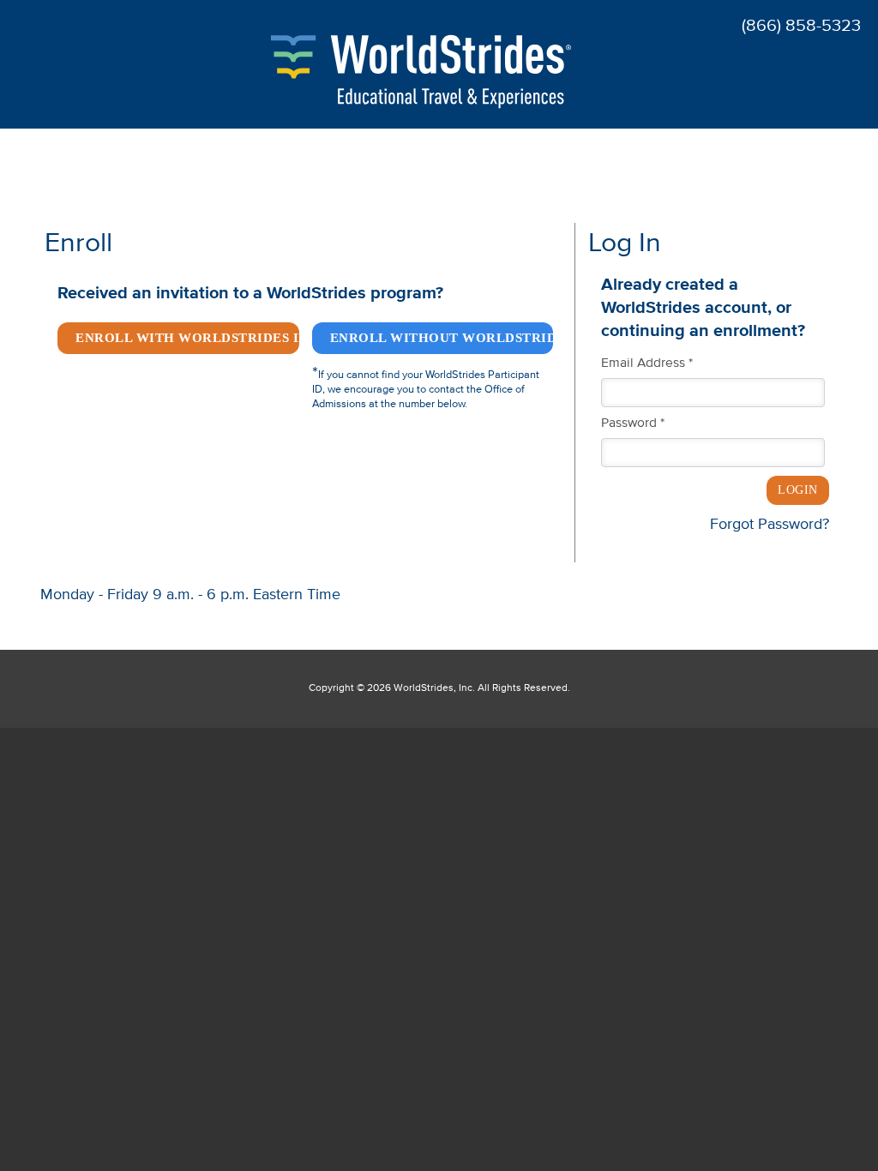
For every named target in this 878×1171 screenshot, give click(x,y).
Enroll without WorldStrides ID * (442, 338)
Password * (633, 423)
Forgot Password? (769, 524)
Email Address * (647, 363)
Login (798, 489)
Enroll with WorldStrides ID (187, 338)
